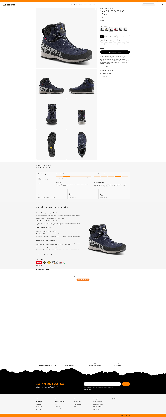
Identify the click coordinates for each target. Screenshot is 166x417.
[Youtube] (126, 415)
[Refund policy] (95, 364)
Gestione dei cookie (97, 406)
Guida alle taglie (77, 401)
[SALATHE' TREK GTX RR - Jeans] (102, 29)
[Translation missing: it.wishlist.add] (95, 9)
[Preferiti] (159, 4)
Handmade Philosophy (41, 402)
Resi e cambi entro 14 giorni (107, 73)
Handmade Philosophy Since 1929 (83, 1)
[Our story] (71, 364)
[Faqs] (118, 364)
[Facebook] (122, 415)
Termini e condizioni (97, 401)
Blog (75, 406)
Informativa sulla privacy (98, 402)
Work (98, 390)
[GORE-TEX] (44, 262)
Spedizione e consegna (60, 401)
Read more (108, 63)
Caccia (92, 390)
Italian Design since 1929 (71, 365)
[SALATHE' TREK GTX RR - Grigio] (120, 29)
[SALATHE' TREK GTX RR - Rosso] (116, 29)
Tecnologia (38, 404)
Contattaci (57, 406)
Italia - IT (160, 1)
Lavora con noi (39, 408)
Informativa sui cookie (98, 404)
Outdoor (87, 390)
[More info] (63, 173)
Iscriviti (126, 384)
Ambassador (39, 406)
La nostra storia (39, 401)
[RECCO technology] (39, 262)
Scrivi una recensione (83, 279)
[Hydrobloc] (55, 262)
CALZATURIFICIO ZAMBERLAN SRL (45, 415)
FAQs (56, 404)
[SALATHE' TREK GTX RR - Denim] (111, 29)
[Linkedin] (129, 415)
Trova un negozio (7, 1)
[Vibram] (49, 262)
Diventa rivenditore (40, 409)
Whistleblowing (96, 409)
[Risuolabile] (60, 262)
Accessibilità (96, 408)
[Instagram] (124, 415)
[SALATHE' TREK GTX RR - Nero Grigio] (125, 29)
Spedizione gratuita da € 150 (107, 70)
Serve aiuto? (104, 76)
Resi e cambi (58, 402)
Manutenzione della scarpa (80, 402)
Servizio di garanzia (59, 408)
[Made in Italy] (64, 262)
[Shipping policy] (47, 364)
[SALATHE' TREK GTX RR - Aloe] (107, 29)
